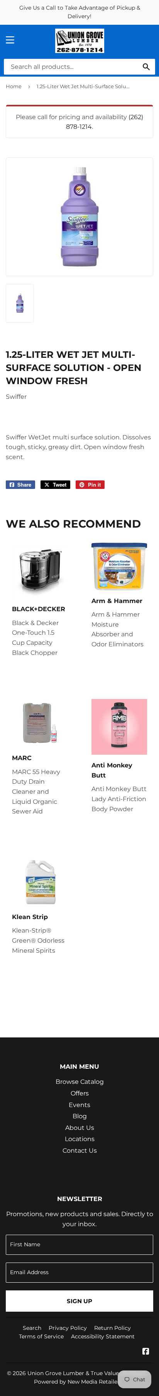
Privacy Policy (68, 1328)
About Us (79, 1127)
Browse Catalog (80, 1081)
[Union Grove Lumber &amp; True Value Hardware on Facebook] (145, 1352)
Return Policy (112, 1328)
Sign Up (79, 1301)
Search (32, 1328)
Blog (80, 1116)
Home (14, 86)
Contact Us (80, 1150)
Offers (80, 1093)
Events (79, 1105)
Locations (80, 1139)
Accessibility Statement (103, 1336)
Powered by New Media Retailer (77, 1382)
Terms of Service (41, 1336)
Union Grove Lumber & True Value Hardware (87, 1373)
